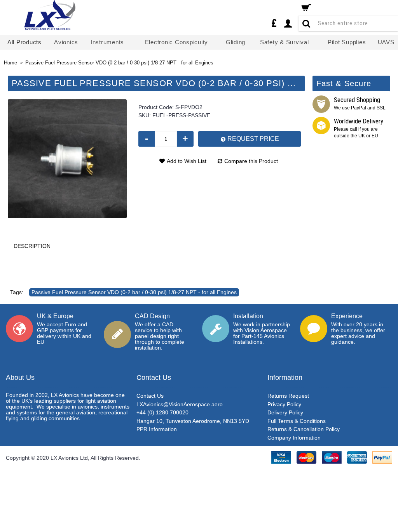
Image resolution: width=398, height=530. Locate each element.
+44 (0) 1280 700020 (162, 412)
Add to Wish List (186, 161)
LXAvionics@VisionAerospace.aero (179, 404)
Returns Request (288, 396)
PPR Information (156, 429)
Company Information (294, 438)
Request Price (252, 138)
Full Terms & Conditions (296, 421)
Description (32, 246)
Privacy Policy (284, 404)
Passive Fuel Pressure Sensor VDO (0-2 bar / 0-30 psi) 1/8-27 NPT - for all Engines (134, 292)
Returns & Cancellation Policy (303, 429)
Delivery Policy (285, 412)
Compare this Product (251, 161)
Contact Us (150, 396)
